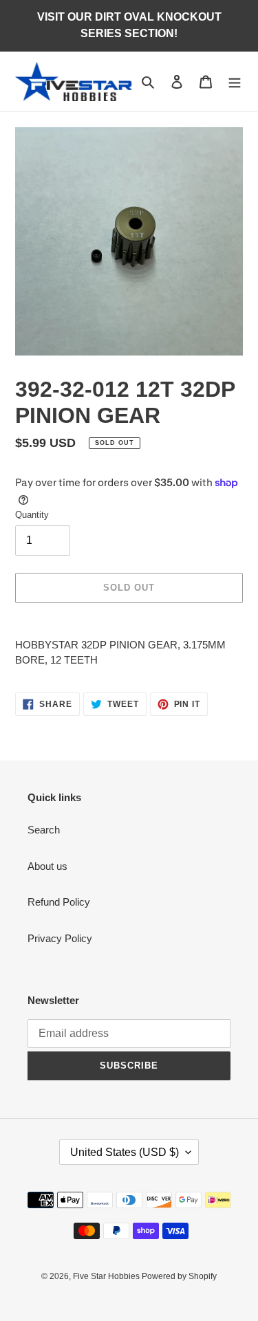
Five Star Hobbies (107, 1276)
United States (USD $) (124, 1152)
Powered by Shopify (179, 1276)
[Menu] (234, 81)
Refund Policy (59, 902)
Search (44, 830)
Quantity (32, 515)
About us (47, 866)
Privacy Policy (60, 938)
